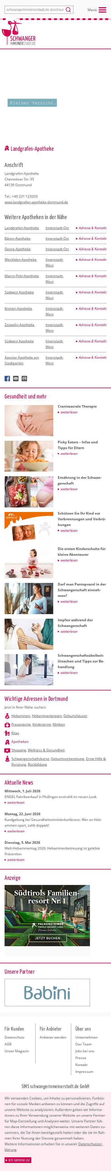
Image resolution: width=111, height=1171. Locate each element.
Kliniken (59, 724)
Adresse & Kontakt (92, 227)
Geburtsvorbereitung (67, 758)
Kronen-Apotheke (18, 308)
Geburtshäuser (75, 715)
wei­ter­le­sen (15, 802)
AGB (8, 1044)
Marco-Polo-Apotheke (22, 275)
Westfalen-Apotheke (21, 259)
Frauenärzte (21, 724)
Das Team (83, 1044)
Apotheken (19, 741)
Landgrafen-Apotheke (22, 227)
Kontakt (81, 1064)
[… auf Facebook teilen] (7, 379)
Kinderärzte (41, 724)
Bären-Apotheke (17, 238)
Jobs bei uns (84, 1051)
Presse (80, 1057)
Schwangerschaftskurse (30, 758)
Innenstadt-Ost (57, 227)
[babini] (47, 992)
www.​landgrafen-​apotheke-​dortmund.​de (36, 202)
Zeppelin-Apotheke (19, 324)
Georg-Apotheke (18, 249)
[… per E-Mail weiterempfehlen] (16, 379)
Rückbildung (37, 764)
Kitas (15, 733)
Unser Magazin (17, 1051)
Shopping (18, 750)
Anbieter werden (53, 1037)
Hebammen (20, 715)
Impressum (84, 1071)
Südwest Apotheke (19, 292)
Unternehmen (86, 1037)
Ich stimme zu (19, 1160)
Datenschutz (14, 1037)
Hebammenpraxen (47, 715)
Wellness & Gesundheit (46, 750)
